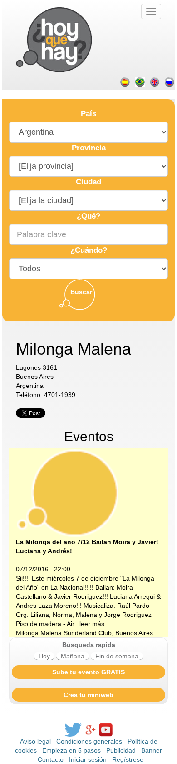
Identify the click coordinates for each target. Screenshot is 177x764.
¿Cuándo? (88, 250)
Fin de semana (116, 656)
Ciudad (88, 182)
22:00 (62, 569)
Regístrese (127, 759)
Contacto (51, 759)
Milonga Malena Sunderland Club (64, 633)
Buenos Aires (134, 633)
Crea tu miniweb (88, 694)
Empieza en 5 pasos (71, 750)
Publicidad (121, 750)
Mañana (72, 656)
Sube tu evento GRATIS (88, 672)
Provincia (89, 147)
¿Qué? (88, 216)
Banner (151, 750)
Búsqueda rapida (88, 644)
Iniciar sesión (88, 759)
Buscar (81, 291)
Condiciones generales (89, 741)
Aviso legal (35, 741)
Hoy (44, 656)
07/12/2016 (32, 569)
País (88, 113)
